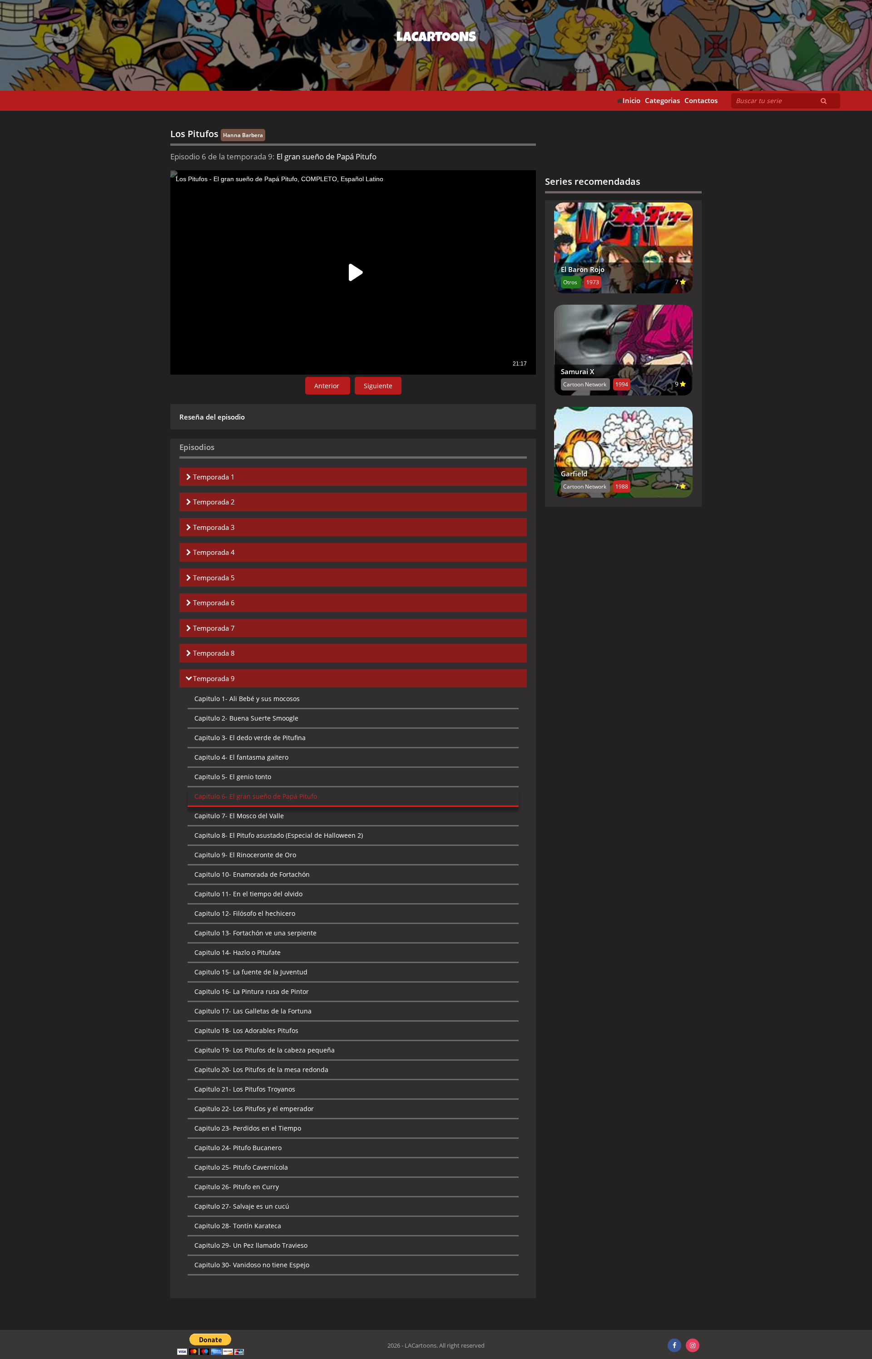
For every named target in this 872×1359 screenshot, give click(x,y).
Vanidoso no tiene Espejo (251, 1264)
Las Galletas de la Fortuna (253, 1011)
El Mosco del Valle (239, 815)
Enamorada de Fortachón (252, 874)
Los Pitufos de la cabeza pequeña (264, 1050)
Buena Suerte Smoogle (246, 718)
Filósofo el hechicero (244, 913)
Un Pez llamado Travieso (250, 1245)
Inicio (631, 100)
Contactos (701, 100)
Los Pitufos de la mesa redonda (261, 1069)
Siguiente (378, 385)
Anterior (327, 385)
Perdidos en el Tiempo (247, 1128)
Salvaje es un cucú (241, 1206)
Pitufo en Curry (236, 1186)
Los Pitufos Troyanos (244, 1089)
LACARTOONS (436, 38)
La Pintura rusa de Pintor (251, 991)
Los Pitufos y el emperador (254, 1108)
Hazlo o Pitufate (237, 952)
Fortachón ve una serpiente (255, 933)
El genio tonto (232, 776)
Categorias (662, 100)
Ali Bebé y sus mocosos (247, 698)
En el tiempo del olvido (248, 894)
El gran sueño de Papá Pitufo (255, 796)
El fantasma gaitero (241, 757)
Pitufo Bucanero (238, 1147)
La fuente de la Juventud (250, 972)
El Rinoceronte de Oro (245, 854)
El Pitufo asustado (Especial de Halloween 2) (278, 835)
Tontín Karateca (237, 1225)
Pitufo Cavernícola (241, 1167)
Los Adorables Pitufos (246, 1030)
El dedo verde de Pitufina (250, 737)
